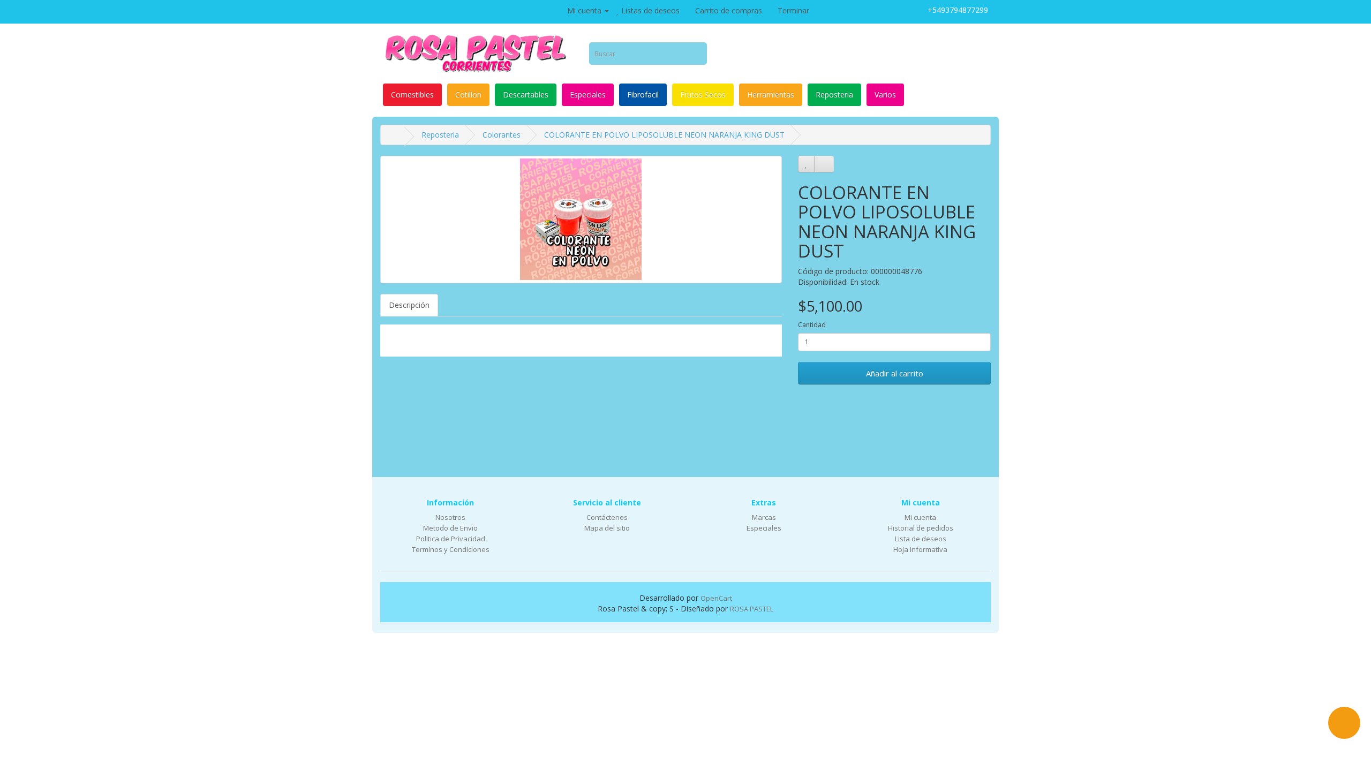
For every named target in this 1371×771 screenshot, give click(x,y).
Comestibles (412, 94)
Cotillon (468, 94)
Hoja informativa (920, 549)
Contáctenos (607, 517)
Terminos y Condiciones (450, 549)
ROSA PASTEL (751, 609)
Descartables (525, 94)
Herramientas (770, 94)
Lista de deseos (920, 538)
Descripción (409, 305)
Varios (885, 94)
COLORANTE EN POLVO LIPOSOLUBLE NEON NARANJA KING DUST (664, 135)
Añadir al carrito (894, 373)
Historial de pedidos (920, 528)
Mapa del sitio (607, 528)
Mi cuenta (920, 517)
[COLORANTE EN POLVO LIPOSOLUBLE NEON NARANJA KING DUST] (581, 219)
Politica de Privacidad (450, 538)
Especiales (588, 94)
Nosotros (450, 517)
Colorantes (502, 135)
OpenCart (716, 598)
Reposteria (834, 94)
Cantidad (812, 324)
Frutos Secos (703, 94)
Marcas (764, 517)
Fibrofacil (643, 94)
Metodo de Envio (450, 528)
